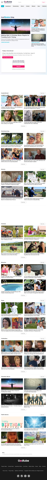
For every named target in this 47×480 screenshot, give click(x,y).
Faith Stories (5, 414)
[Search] (34, 2)
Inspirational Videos (18, 466)
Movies (36, 466)
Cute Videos (25, 466)
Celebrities (4, 338)
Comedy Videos (11, 466)
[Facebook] (18, 476)
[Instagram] (25, 476)
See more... (43, 93)
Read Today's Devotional (7, 57)
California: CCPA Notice (19, 470)
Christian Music (5, 376)
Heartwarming (15, 6)
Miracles (33, 6)
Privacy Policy (11, 470)
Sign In (43, 2)
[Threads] (29, 476)
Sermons (44, 466)
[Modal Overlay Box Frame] (18, 65)
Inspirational (8, 6)
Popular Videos (4, 466)
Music (40, 466)
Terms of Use (5, 470)
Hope (39, 6)
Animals (27, 6)
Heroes (22, 6)
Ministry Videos (31, 466)
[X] (21, 476)
